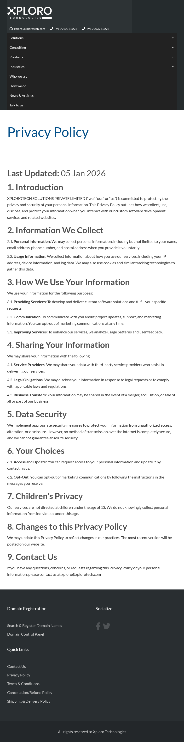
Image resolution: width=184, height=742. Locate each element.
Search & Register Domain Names (34, 625)
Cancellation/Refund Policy (29, 692)
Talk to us (16, 105)
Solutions (16, 38)
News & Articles (22, 95)
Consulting (18, 47)
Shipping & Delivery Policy (28, 701)
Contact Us (16, 666)
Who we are (18, 76)
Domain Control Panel (25, 634)
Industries (17, 67)
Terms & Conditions (23, 683)
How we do (18, 86)
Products (16, 57)
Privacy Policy (18, 675)
